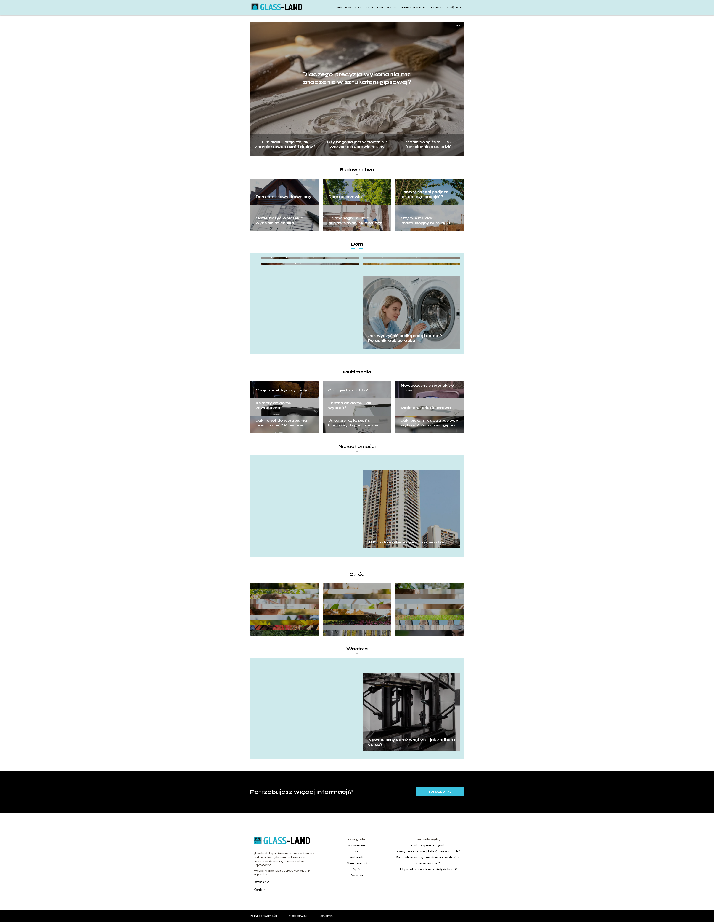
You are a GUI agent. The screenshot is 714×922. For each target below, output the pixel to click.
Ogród (437, 7)
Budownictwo (349, 7)
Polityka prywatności (263, 916)
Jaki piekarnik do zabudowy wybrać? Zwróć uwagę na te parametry (429, 423)
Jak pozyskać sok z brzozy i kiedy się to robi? (428, 869)
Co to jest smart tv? (348, 390)
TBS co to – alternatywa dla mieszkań (407, 542)
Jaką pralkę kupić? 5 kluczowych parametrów (354, 423)
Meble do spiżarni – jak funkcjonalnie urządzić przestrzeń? (428, 144)
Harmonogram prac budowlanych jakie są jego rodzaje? (355, 220)
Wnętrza (454, 7)
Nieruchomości (414, 7)
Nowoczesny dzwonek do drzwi (427, 388)
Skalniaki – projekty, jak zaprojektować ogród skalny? (285, 144)
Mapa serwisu (298, 916)
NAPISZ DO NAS (440, 791)
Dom (369, 7)
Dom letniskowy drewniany (283, 196)
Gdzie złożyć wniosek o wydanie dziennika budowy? (279, 220)
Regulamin (326, 916)
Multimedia (387, 7)
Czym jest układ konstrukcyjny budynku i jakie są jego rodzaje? (425, 220)
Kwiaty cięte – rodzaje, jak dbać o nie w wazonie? (428, 851)
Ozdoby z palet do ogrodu (428, 845)
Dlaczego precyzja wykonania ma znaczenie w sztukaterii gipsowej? (357, 78)
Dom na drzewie (345, 196)
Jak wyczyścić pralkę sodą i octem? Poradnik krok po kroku (405, 338)
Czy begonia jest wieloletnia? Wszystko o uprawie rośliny (357, 144)
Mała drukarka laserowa (426, 407)
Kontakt (260, 889)
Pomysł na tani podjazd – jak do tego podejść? (426, 194)
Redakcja (261, 882)
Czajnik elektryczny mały (281, 390)
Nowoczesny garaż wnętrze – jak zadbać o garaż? (412, 742)
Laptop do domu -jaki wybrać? (350, 405)
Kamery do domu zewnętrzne (273, 405)
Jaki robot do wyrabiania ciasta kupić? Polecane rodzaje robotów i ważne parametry (281, 423)
